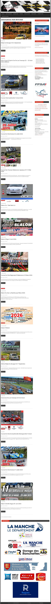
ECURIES (21, 13)
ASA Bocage (3, 200)
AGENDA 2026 (15, 13)
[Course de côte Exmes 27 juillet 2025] (14, 456)
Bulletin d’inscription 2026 (39, 47)
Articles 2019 (42, 105)
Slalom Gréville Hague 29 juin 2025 (11, 503)
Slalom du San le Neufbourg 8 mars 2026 (13, 293)
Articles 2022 (38, 108)
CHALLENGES (33, 13)
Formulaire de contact (39, 73)
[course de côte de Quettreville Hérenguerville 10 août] (12, 420)
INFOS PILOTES (27, 13)
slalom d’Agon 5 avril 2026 (8, 239)
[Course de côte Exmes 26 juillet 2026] (14, 120)
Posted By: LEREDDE (4, 173)
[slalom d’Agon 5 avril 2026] (17, 226)
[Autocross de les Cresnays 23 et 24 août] (17, 385)
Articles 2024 (37, 110)
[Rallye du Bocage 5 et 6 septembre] (17, 30)
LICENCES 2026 (40, 13)
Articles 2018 (36, 105)
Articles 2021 (43, 106)
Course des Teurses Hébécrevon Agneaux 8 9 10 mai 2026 (16, 170)
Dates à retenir (5, 328)
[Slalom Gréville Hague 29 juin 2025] (17, 491)
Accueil (3, 13)
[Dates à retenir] (17, 315)
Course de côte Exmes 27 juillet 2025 (12, 470)
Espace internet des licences (40, 36)
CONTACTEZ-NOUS (5, 16)
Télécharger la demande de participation (41, 55)
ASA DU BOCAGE (9, 13)
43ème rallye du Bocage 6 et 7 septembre (13, 364)
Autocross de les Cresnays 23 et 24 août (13, 398)
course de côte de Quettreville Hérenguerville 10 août (16, 434)
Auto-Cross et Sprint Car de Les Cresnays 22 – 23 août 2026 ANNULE (16, 61)
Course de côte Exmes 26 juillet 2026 (12, 134)
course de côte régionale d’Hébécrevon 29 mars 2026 (16, 275)
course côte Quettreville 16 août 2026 (12, 98)
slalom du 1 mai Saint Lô (8, 205)
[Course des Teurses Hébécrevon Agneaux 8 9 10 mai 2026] (11, 156)
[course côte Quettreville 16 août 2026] (14, 84)
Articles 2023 (44, 108)
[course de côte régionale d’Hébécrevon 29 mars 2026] (14, 261)
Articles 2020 (37, 106)
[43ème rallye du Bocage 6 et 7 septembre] (10, 350)
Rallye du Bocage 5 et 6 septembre (11, 43)
